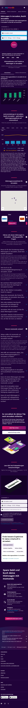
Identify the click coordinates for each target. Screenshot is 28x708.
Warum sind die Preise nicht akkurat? (11, 641)
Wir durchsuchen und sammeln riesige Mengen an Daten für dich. (12, 639)
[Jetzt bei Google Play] (4, 697)
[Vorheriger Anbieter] (3, 208)
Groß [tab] (13, 127)
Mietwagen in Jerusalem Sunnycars (11, 558)
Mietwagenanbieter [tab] (8, 544)
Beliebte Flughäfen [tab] (7, 548)
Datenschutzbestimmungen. (17, 523)
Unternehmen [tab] (7, 72)
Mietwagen (3, 647)
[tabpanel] (14, 90)
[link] (12, 223)
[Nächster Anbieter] (25, 208)
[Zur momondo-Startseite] (9, 7)
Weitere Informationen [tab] (20, 72)
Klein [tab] (3, 127)
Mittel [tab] (8, 127)
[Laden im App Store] (13, 697)
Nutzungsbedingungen (5, 523)
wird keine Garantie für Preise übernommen (13, 632)
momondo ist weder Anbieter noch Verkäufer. (11, 636)
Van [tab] (21, 127)
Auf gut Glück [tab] (20, 551)
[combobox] (5, 27)
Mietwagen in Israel (11, 647)
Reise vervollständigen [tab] (8, 551)
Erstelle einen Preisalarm (12, 610)
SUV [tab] (17, 127)
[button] (2, 7)
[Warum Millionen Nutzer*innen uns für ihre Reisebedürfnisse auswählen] (26, 329)
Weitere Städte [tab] (18, 548)
